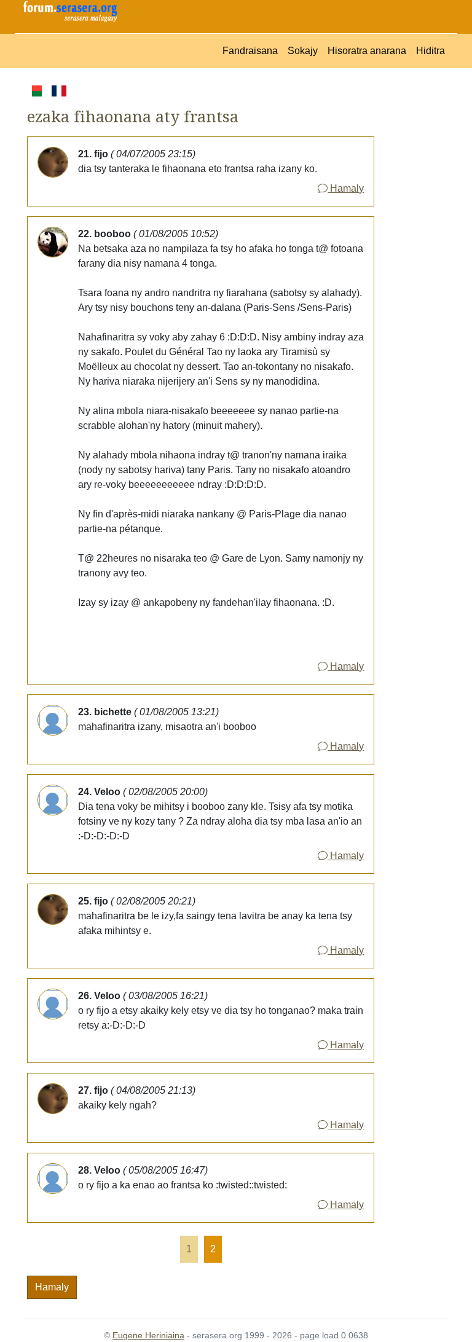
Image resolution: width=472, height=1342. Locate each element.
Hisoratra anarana (367, 50)
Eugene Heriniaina (148, 1335)
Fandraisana (250, 50)
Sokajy (303, 50)
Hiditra (430, 50)
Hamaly (346, 188)
